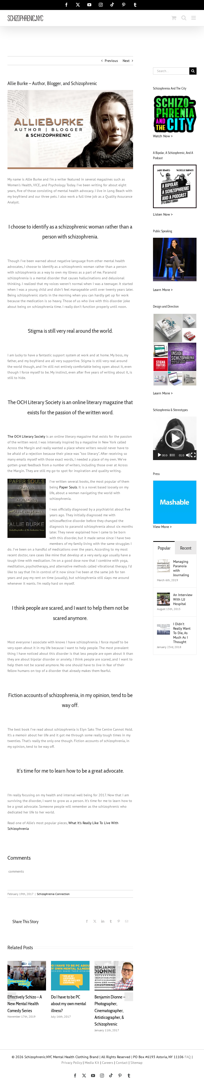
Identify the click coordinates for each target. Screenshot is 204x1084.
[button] (11, 993)
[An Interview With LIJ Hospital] (163, 595)
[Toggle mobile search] (183, 17)
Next (126, 60)
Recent (185, 548)
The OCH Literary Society (26, 436)
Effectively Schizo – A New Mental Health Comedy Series (112, 1003)
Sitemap (136, 1055)
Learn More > (163, 289)
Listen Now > (163, 214)
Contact (122, 1055)
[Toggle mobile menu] (194, 17)
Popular (164, 548)
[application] (175, 438)
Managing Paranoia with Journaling (181, 568)
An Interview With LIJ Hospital (182, 599)
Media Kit (92, 1055)
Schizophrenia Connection (53, 894)
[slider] (172, 455)
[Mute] (188, 455)
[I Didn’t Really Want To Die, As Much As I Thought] (163, 624)
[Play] (159, 455)
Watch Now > (163, 136)
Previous (111, 60)
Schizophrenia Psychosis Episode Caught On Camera (66, 1003)
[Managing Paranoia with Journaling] (163, 562)
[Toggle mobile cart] (173, 17)
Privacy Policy (71, 1055)
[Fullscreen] (193, 455)
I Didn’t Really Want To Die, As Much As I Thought (182, 633)
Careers (107, 1055)
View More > (162, 526)
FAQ (188, 1050)
